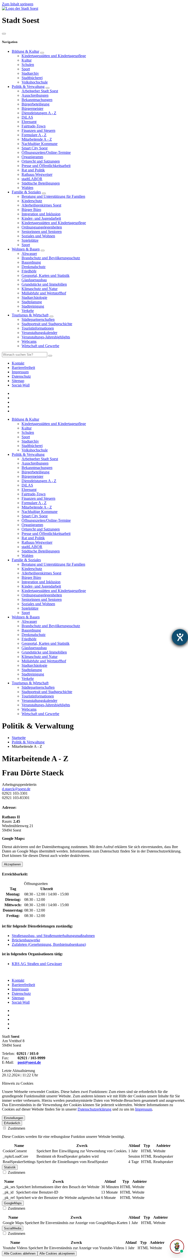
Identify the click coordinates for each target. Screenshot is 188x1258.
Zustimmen (16, 1128)
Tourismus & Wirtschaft (30, 315)
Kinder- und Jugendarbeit (41, 218)
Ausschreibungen (35, 95)
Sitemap (18, 998)
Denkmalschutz (34, 267)
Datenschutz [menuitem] (21, 376)
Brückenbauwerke (26, 940)
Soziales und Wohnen (38, 236)
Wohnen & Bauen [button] (26, 617)
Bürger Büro (31, 210)
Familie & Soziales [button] (26, 560)
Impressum (20, 989)
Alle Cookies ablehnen (19, 1253)
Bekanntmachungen (37, 100)
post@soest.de (29, 1062)
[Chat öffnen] (177, 1246)
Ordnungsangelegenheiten (42, 227)
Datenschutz (21, 993)
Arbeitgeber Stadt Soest (40, 91)
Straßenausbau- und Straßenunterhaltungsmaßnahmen (53, 936)
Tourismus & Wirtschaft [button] (30, 683)
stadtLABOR (32, 179)
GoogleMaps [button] (13, 1203)
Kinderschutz (32, 201)
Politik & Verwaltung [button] (28, 454)
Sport (26, 69)
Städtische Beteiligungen (41, 183)
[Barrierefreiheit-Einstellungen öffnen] (180, 637)
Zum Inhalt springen (17, 4)
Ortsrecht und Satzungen (41, 161)
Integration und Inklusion (41, 214)
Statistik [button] (10, 1167)
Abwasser (29, 253)
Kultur (27, 60)
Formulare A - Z (34, 135)
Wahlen (27, 188)
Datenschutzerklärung (94, 1109)
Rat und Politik (33, 170)
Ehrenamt (29, 122)
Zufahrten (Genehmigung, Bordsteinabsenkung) (49, 944)
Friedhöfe (29, 271)
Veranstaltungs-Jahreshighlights (46, 337)
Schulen (28, 64)
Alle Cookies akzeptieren (57, 1253)
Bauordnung (31, 262)
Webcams (29, 341)
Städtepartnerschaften (38, 319)
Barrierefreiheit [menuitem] (23, 367)
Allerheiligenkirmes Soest (41, 205)
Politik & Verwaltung (28, 86)
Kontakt (18, 980)
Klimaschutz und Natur (40, 289)
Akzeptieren (12, 864)
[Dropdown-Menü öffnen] (42, 52)
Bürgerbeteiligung (35, 104)
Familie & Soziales (26, 192)
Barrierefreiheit (23, 985)
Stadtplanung (32, 302)
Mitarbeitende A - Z (37, 139)
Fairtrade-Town (34, 126)
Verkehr (28, 311)
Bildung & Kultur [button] (25, 419)
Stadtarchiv (30, 73)
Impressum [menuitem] (20, 372)
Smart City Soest (34, 148)
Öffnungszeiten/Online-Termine (46, 152)
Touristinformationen (38, 328)
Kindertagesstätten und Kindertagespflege (54, 56)
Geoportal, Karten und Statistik (46, 275)
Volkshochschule (35, 82)
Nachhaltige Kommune (40, 144)
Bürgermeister (32, 108)
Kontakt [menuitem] (18, 363)
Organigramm (32, 157)
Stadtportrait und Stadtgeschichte (47, 324)
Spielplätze (30, 240)
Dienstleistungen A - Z (39, 113)
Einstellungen (13, 1118)
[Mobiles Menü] (4, 33)
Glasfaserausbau (34, 280)
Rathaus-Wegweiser (37, 174)
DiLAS (27, 117)
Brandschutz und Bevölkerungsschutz (51, 258)
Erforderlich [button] (12, 1123)
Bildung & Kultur (25, 51)
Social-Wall (21, 1002)
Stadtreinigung (33, 306)
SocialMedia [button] (12, 1228)
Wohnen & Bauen (26, 249)
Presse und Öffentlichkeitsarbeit (46, 166)
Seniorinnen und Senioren (42, 231)
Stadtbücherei (32, 78)
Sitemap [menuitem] (18, 381)
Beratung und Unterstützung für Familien (53, 196)
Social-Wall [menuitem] (21, 385)
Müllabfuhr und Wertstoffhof (44, 293)
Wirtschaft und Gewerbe (40, 346)
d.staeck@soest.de (16, 789)
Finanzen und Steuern (38, 130)
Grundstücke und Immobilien (44, 284)
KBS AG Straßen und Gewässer (37, 964)
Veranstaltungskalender (39, 333)
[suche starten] (50, 355)
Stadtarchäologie (34, 297)
